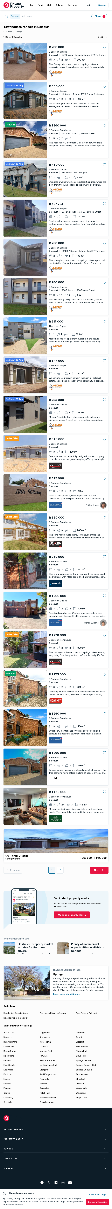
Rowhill (79, 1037)
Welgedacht (82, 1088)
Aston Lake (9, 1032)
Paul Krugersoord (48, 1074)
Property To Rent (13, 1139)
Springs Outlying (84, 1069)
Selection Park (83, 1046)
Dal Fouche (9, 1055)
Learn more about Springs (66, 994)
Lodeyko (44, 1046)
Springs (19, 32)
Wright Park (81, 1097)
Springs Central (83, 1060)
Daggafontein (10, 1051)
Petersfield (45, 1088)
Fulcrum (7, 1088)
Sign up (102, 5)
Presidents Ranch (48, 1097)
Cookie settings (97, 1194)
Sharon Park (82, 1051)
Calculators (11, 1158)
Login (88, 5)
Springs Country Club (86, 1065)
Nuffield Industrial (48, 1065)
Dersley (7, 1060)
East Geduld (9, 1065)
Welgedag (81, 1093)
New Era (44, 1055)
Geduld (7, 1093)
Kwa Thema (45, 1042)
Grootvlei (8, 1102)
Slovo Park (81, 1055)
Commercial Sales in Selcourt (53, 1013)
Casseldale (9, 1046)
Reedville (80, 1032)
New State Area (47, 1060)
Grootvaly (8, 1097)
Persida (43, 1083)
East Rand (8, 32)
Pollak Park (45, 1093)
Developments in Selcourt (16, 1018)
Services (8, 1149)
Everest (7, 1083)
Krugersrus (45, 1037)
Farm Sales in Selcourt (86, 1013)
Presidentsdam (47, 1102)
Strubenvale (82, 1074)
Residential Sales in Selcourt (17, 1013)
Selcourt (80, 1042)
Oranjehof (44, 1069)
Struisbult (80, 1079)
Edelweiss (8, 1069)
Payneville (44, 1079)
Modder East (46, 1051)
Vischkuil (80, 1083)
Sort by (101, 37)
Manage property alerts (72, 915)
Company (8, 1168)
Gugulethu (45, 1032)
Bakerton (8, 1037)
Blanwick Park (10, 1042)
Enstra (7, 1079)
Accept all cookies (97, 1202)
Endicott (8, 1074)
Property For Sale (13, 1129)
